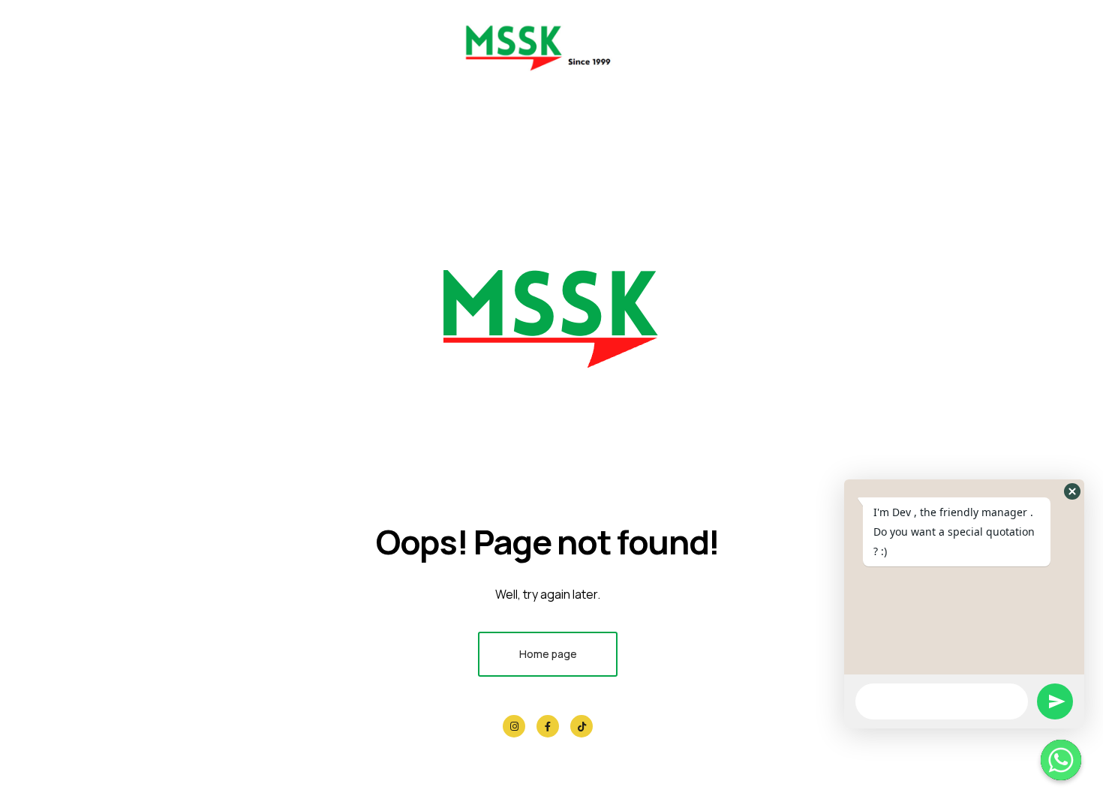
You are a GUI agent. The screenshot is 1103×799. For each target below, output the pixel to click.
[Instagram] (514, 726)
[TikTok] (581, 726)
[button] (1072, 491)
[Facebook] (547, 726)
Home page (548, 654)
